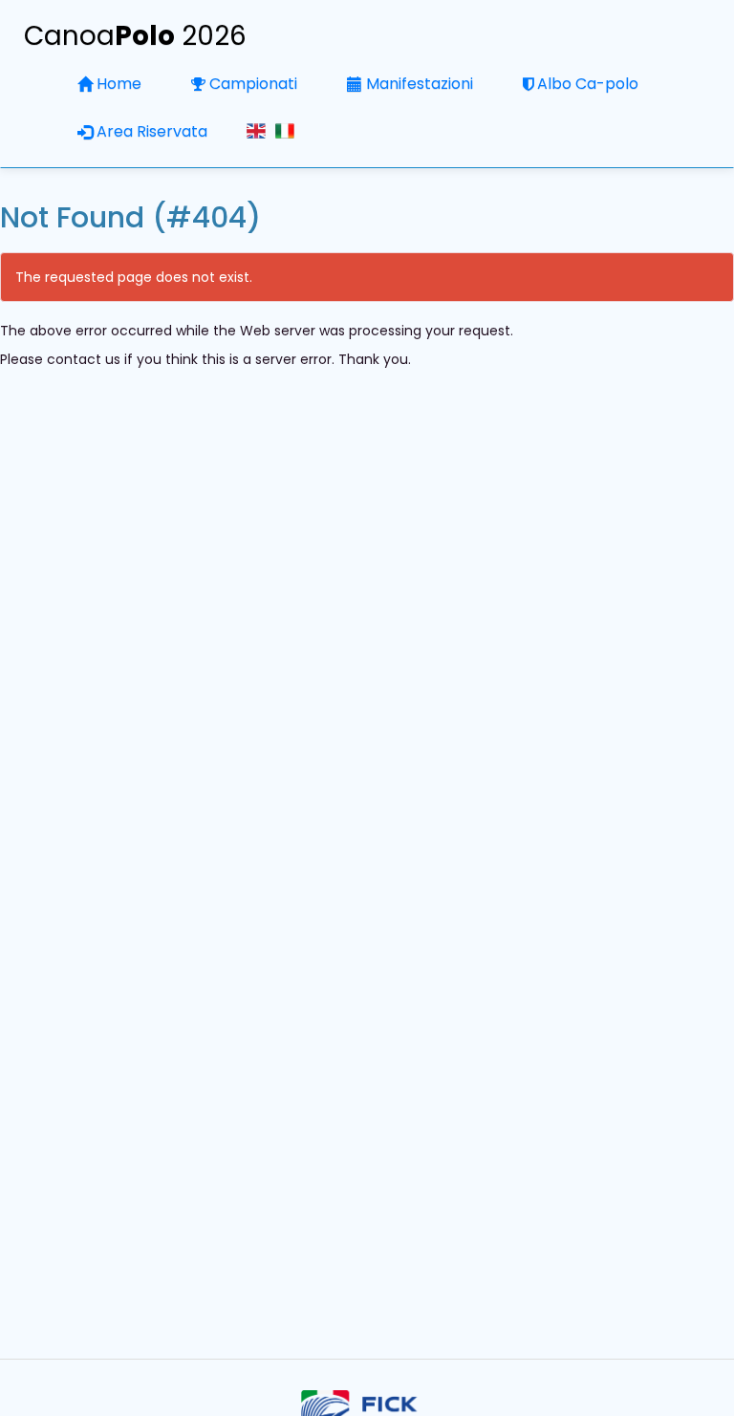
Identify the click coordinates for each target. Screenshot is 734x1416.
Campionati (253, 84)
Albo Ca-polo (587, 84)
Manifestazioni (419, 84)
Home (119, 84)
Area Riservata (152, 131)
